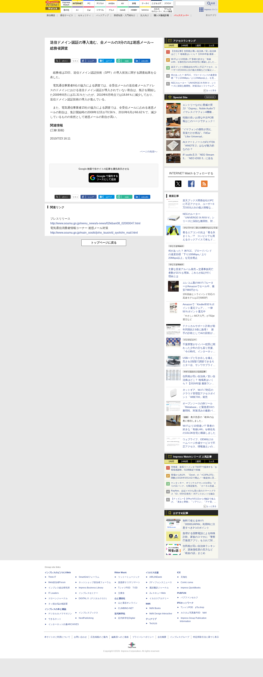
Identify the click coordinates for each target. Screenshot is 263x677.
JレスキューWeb (157, 593)
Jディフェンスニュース (160, 582)
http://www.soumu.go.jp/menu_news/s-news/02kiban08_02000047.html (95, 223)
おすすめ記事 (180, 513)
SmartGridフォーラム (89, 577)
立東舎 (121, 593)
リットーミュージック (129, 577)
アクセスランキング (184, 40)
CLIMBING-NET (125, 608)
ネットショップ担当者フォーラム (95, 582)
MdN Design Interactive (160, 613)
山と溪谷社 (120, 598)
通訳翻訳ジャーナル (159, 587)
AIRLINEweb (155, 577)
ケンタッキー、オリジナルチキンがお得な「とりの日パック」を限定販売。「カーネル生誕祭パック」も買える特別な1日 (193, 486)
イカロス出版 (152, 572)
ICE (179, 572)
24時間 (184, 45)
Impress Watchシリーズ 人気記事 (192, 456)
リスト (75, 61)
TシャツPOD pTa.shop (192, 607)
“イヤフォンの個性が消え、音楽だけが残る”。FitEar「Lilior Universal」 (198, 133)
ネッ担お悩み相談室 (58, 604)
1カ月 (211, 45)
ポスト (65, 61)
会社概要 (162, 637)
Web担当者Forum (56, 582)
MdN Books (155, 608)
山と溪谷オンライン (127, 603)
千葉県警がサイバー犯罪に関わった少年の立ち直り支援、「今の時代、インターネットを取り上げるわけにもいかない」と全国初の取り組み (199, 351)
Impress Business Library (91, 587)
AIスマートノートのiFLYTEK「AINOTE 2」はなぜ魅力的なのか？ (199, 146)
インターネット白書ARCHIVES (63, 624)
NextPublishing (86, 618)
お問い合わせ (80, 637)
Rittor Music (121, 572)
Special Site (180, 97)
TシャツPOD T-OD (128, 587)
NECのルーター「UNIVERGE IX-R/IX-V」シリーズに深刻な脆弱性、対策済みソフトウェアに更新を (193, 86)
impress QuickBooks (191, 587)
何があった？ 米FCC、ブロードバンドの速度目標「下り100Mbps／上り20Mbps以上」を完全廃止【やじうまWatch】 (194, 78)
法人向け (144, 15)
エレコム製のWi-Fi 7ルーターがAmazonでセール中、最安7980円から (199, 286)
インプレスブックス (88, 612)
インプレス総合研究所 (59, 587)
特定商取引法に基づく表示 (206, 637)
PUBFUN (181, 593)
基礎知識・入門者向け (124, 15)
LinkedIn (144, 61)
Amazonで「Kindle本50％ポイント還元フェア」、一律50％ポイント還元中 (198, 308)
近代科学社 (120, 613)
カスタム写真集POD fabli (194, 612)
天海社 (184, 577)
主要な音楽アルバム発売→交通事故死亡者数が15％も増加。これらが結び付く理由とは (190, 273)
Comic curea (187, 582)
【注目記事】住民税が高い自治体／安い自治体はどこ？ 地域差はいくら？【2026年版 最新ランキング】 (193, 54)
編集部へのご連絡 (120, 637)
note (127, 61)
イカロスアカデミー (159, 598)
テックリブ (151, 619)
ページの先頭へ (148, 151)
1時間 (171, 45)
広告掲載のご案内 (99, 637)
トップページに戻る (104, 242)
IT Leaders (53, 593)
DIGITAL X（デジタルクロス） (93, 598)
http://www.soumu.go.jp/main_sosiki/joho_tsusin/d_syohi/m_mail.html (94, 232)
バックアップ (102, 15)
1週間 (198, 45)
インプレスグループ (179, 637)
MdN (148, 604)
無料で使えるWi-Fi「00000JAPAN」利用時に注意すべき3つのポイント (199, 524)
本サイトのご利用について (57, 637)
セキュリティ (84, 15)
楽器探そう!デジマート (129, 582)
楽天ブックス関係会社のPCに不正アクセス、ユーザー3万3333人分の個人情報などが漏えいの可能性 (194, 70)
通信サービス (66, 15)
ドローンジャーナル (58, 598)
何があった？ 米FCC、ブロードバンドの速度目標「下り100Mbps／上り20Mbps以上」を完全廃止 (190, 254)
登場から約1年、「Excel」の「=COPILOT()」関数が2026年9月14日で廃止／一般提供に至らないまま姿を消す (193, 478)
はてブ (109, 61)
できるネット (54, 619)
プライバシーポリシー (143, 637)
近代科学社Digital (126, 618)
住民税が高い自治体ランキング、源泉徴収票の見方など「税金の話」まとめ (199, 549)
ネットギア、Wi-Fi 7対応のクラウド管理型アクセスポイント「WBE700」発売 (199, 393)
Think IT (52, 577)
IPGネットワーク (185, 603)
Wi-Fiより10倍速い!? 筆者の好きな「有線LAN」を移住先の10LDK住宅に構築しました (199, 429)
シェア (91, 61)
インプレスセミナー (88, 593)
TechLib (153, 623)
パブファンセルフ (189, 597)
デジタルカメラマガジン (60, 613)
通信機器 (51, 15)
